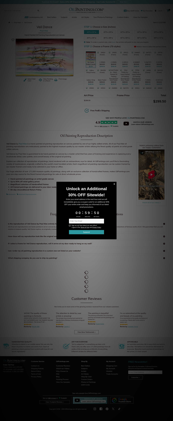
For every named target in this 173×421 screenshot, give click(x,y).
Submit (86, 232)
